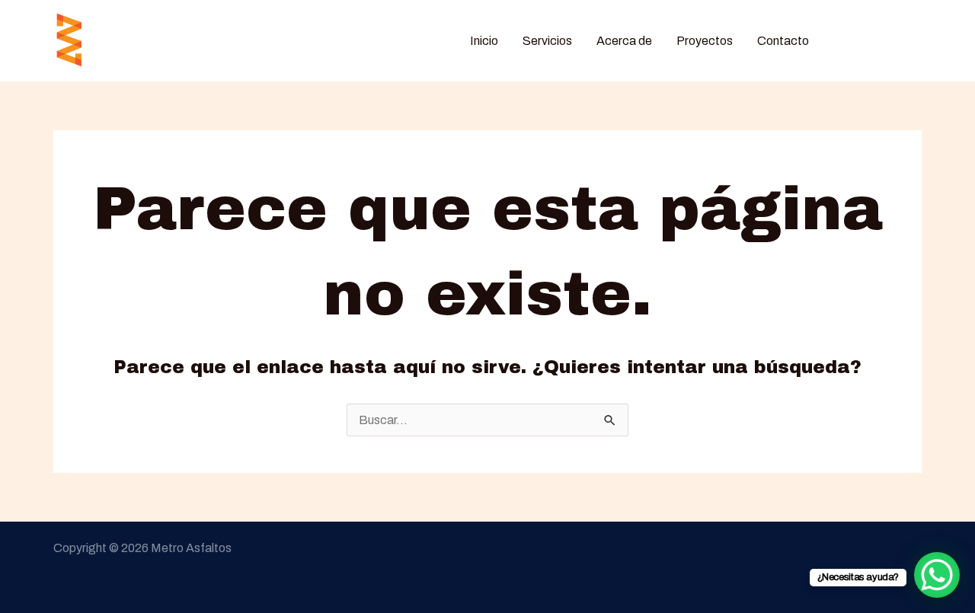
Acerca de (624, 40)
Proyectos (704, 40)
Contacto (783, 40)
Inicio (484, 40)
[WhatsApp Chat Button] (937, 575)
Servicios (547, 40)
